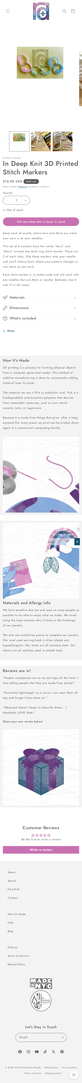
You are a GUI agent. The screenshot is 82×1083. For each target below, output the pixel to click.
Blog (10, 931)
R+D (17, 1067)
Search (12, 881)
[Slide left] (4, 142)
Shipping (22, 186)
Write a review (41, 850)
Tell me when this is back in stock (41, 222)
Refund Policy (16, 964)
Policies (13, 947)
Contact (13, 898)
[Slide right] (78, 142)
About (11, 872)
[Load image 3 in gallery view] (62, 141)
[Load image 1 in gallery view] (19, 141)
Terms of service (33, 1073)
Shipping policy (53, 1073)
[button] (7, 11)
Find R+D (14, 889)
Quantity (8, 193)
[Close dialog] (78, 529)
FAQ (10, 923)
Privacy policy (69, 1067)
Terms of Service (18, 956)
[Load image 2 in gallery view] (41, 141)
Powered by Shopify (30, 1067)
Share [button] (11, 331)
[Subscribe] (62, 1037)
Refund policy (52, 1067)
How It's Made (17, 914)
